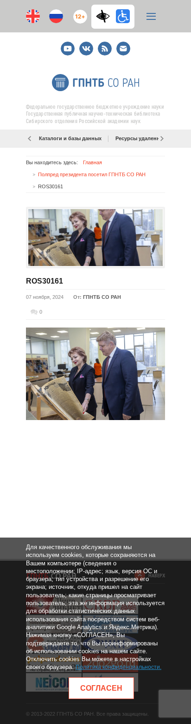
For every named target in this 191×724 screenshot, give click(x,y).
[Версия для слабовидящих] (105, 16)
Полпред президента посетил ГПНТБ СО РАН (92, 174)
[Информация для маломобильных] (123, 16)
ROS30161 (44, 281)
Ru (56, 16)
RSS (103, 45)
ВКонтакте (86, 45)
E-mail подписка (123, 49)
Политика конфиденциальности (118, 667)
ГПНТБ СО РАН (102, 297)
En (33, 16)
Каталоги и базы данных (70, 138)
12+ (78, 13)
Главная (92, 162)
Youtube (68, 45)
